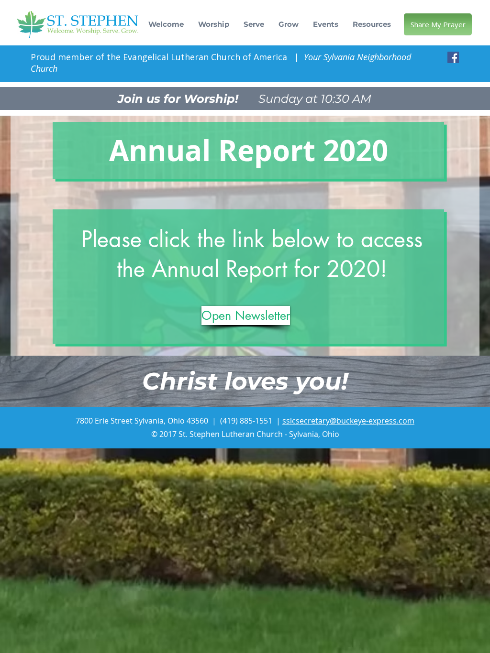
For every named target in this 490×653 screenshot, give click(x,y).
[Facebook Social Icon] (453, 57)
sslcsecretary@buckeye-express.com (348, 420)
